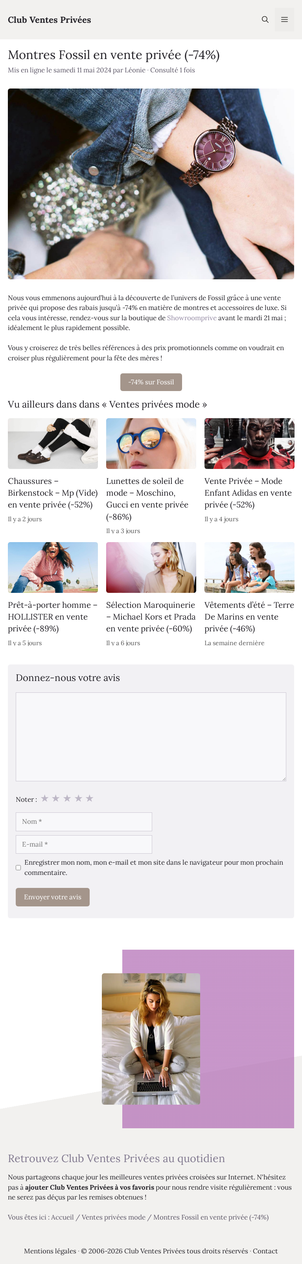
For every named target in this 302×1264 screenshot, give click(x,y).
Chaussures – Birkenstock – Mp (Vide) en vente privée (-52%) (53, 492)
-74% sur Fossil (151, 382)
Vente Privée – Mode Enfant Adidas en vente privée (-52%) (248, 492)
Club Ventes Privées (49, 19)
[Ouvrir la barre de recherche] (265, 19)
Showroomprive (192, 318)
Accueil (62, 1217)
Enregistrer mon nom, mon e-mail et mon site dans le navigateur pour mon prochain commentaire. (153, 867)
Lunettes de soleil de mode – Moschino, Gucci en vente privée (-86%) (147, 498)
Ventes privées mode (113, 1217)
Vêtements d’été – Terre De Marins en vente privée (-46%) (249, 617)
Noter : (26, 799)
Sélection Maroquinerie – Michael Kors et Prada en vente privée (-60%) (151, 617)
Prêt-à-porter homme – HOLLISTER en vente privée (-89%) (53, 617)
